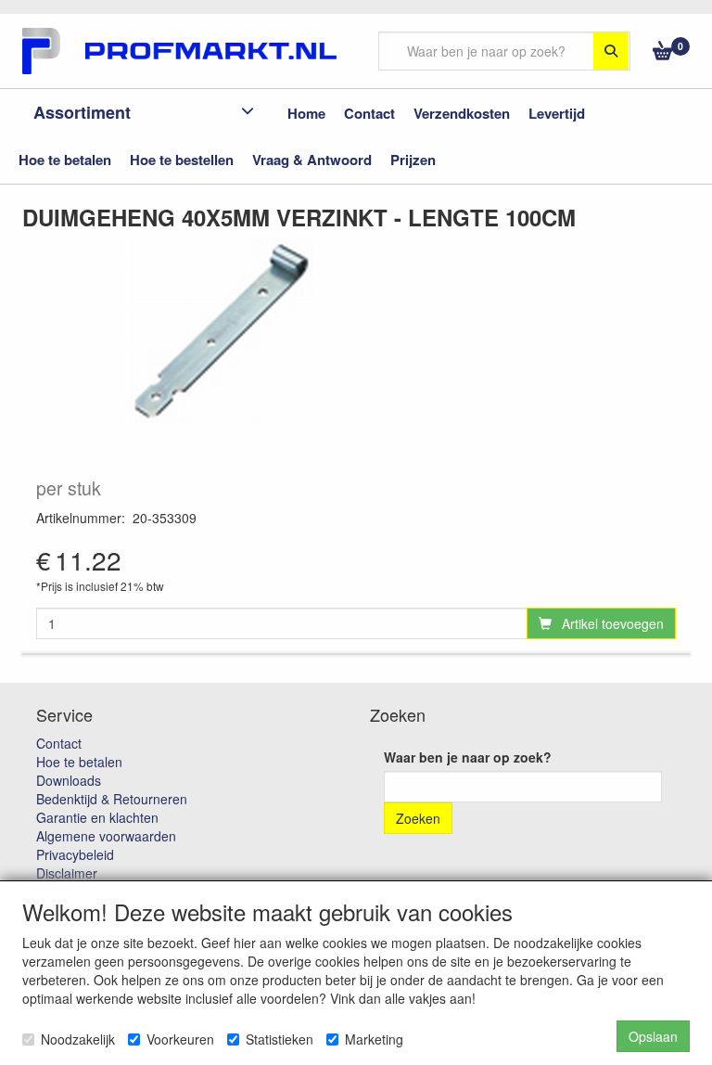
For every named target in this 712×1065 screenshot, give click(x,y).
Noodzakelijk (78, 1039)
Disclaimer (66, 873)
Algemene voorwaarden (106, 836)
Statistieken (279, 1039)
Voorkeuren (180, 1039)
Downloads (68, 780)
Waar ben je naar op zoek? (468, 757)
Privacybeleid (75, 854)
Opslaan (653, 1036)
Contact (59, 743)
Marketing (374, 1039)
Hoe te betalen (79, 761)
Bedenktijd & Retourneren (111, 798)
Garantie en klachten (97, 817)
